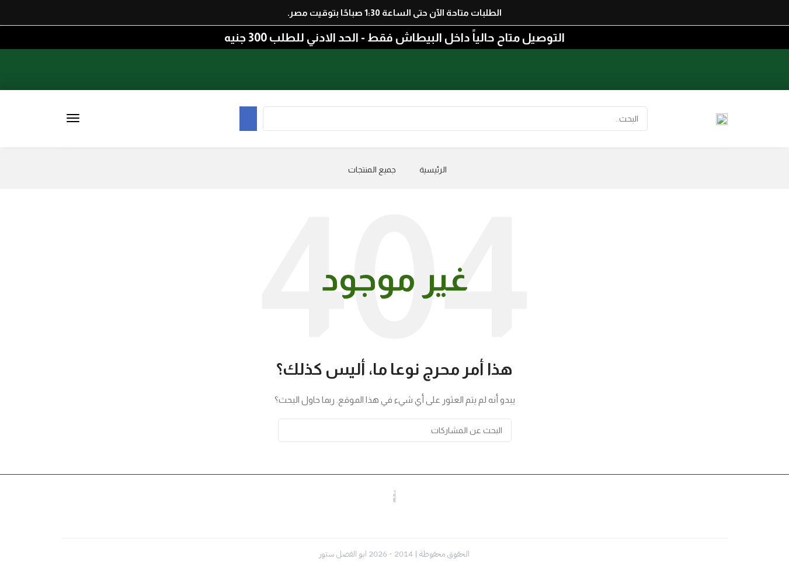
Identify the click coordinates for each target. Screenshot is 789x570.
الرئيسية (433, 169)
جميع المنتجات (372, 169)
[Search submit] (248, 118)
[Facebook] (713, 63)
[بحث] (291, 430)
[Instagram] (692, 63)
